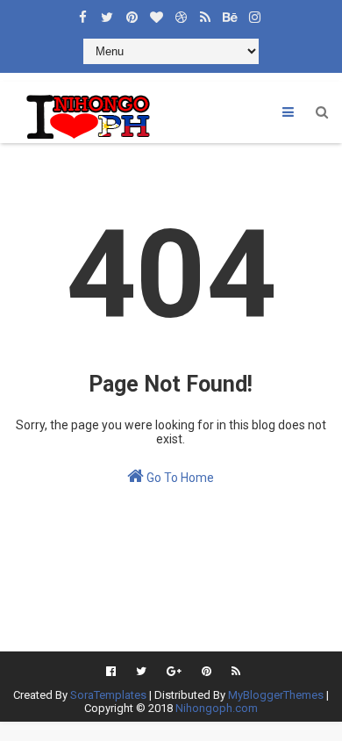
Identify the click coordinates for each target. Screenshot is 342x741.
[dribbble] (180, 13)
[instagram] (254, 13)
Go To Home (179, 478)
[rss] (205, 13)
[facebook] (82, 13)
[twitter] (107, 13)
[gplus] (174, 671)
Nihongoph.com (216, 708)
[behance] (230, 13)
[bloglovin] (156, 13)
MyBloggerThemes (276, 694)
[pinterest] (131, 13)
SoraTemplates (108, 694)
